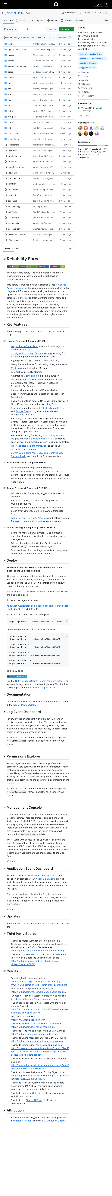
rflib (21, 13)
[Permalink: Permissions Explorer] (5, 756)
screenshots (13, 133)
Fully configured (19, 467)
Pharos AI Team (34, 1100)
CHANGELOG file (34, 591)
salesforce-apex (98, 59)
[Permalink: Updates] (5, 916)
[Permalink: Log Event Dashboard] (5, 712)
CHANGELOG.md (15, 178)
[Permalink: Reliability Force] (5, 259)
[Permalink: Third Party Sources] (5, 934)
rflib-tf (11, 122)
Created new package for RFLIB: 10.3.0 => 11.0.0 (55, 229)
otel (9, 105)
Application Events (45, 878)
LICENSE (12, 184)
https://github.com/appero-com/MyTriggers (37, 999)
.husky (11, 55)
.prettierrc (12, 161)
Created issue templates (44, 49)
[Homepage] (56, 4)
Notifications (70, 13)
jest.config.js (13, 217)
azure (10, 72)
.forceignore (13, 145)
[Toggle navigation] (5, 4)
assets (11, 60)
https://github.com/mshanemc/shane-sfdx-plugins (37, 1041)
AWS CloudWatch (29, 442)
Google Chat (22, 411)
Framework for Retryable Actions (28, 518)
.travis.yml (12, 173)
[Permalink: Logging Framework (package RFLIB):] (5, 341)
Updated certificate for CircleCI (47, 60)
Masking (15, 368)
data (10, 83)
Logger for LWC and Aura (24, 346)
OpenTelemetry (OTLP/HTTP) (39, 438)
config (11, 77)
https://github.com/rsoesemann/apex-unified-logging (38, 991)
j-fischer (10, 13)
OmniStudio (17, 397)
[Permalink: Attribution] (5, 1110)
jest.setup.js (13, 223)
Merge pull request (22, 37)
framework (33, 493)
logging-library (96, 54)
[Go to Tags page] (28, 29)
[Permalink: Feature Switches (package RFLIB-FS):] (5, 462)
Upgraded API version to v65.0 (47, 117)
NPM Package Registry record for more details (39, 681)
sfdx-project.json (15, 240)
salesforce (84, 59)
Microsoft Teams (57, 408)
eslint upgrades (40, 206)
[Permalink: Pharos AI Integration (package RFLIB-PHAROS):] (5, 527)
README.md (13, 189)
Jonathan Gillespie (31, 1093)
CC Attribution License (54, 1120)
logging (83, 54)
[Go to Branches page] (22, 29)
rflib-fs (11, 111)
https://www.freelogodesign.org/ (28, 1019)
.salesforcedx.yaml (16, 167)
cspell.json (12, 201)
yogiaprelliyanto (22, 1120)
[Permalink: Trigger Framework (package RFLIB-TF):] (5, 488)
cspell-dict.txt (14, 195)
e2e (9, 94)
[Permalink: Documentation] (5, 694)
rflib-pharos (13, 117)
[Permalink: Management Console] (5, 807)
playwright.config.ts (17, 234)
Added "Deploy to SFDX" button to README (52, 167)
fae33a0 (51, 37)
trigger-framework (87, 68)
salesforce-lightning (88, 63)
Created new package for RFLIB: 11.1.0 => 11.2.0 (54, 240)
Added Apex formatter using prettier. (49, 161)
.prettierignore (14, 156)
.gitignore (12, 150)
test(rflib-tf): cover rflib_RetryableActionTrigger (54, 122)
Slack (45, 408)
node (10, 100)
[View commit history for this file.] (69, 37)
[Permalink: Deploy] (5, 560)
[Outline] (70, 248)
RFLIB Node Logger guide (41, 687)
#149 (34, 37)
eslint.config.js (14, 206)
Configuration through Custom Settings (31, 353)
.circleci (11, 44)
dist (9, 89)
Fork (86, 13)
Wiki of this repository (24, 704)
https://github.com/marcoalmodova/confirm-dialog (37, 950)
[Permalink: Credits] (5, 971)
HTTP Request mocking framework (29, 445)
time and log (32, 375)
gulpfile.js (12, 212)
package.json (14, 229)
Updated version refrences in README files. (52, 72)
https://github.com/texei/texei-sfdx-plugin (33, 1026)
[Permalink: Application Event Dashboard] (5, 868)
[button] (66, 621)
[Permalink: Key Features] (5, 324)
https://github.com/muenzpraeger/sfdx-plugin (34, 1034)
